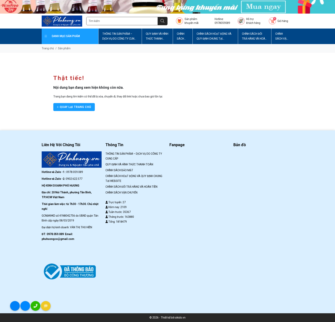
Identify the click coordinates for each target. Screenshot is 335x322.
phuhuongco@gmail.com (58, 238)
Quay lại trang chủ (75, 106)
